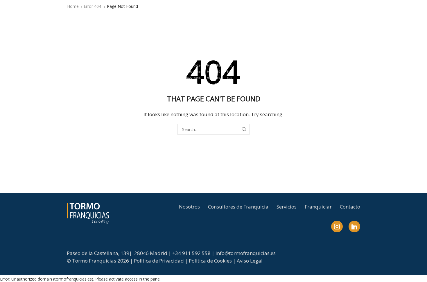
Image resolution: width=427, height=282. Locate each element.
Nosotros (189, 206)
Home (73, 6)
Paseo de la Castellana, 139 (98, 253)
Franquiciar (318, 206)
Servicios (287, 206)
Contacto (350, 206)
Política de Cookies (210, 260)
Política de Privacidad (159, 260)
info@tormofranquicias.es (246, 253)
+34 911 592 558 (191, 253)
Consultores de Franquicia (238, 206)
